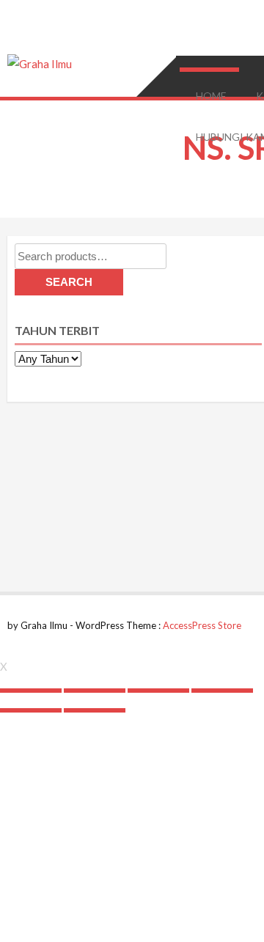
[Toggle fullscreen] (158, 690)
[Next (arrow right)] (94, 710)
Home (211, 95)
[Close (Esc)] (31, 690)
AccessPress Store (202, 625)
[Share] (94, 690)
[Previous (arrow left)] (31, 710)
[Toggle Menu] (208, 69)
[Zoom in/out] (222, 690)
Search (68, 282)
